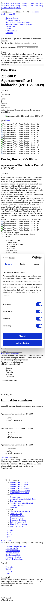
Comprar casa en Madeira (19, 493)
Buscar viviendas (12, 18)
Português (9, 530)
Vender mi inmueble (8, 14)
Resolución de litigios (18, 520)
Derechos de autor (16, 518)
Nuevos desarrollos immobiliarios (18, 22)
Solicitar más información (10, 354)
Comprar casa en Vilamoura (20, 488)
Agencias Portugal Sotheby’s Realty (19, 24)
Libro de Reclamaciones (19, 524)
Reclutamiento (11, 26)
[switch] (39, 311)
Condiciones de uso (17, 516)
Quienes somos (11, 31)
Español (8, 536)
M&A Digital (6, 540)
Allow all (22, 336)
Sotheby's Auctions (17, 505)
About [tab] (36, 264)
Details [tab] (22, 264)
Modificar (35, 12)
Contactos (9, 33)
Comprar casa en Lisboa (19, 482)
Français (9, 534)
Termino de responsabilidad (20, 512)
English (8, 532)
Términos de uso (16, 514)
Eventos (8, 28)
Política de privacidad (18, 522)
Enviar (3, 52)
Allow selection (22, 343)
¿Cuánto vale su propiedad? (11, 8)
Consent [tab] (8, 264)
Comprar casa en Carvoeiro (20, 491)
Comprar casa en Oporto (19, 486)
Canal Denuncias (16, 526)
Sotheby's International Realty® (21, 503)
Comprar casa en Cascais (19, 484)
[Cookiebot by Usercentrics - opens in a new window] (32, 257)
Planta (7, 120)
